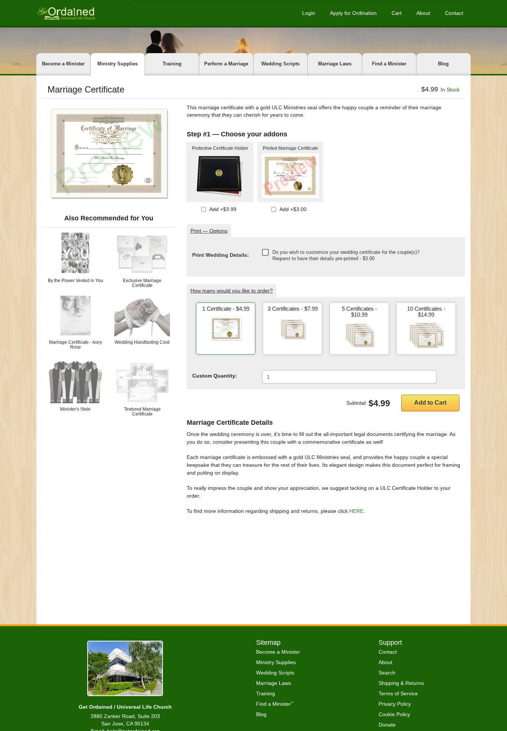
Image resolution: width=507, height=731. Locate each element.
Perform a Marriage (226, 64)
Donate (387, 725)
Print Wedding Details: (220, 255)
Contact (454, 13)
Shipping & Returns (401, 683)
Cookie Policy (394, 714)
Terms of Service (398, 693)
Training (172, 64)
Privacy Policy (395, 704)
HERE (356, 511)
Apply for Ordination (353, 13)
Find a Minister (389, 64)
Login (308, 13)
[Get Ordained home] (65, 13)
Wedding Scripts (280, 64)
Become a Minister (63, 64)
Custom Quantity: (214, 376)
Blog (443, 64)
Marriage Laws (334, 64)
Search (387, 673)
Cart (397, 13)
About (423, 13)
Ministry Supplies (117, 64)
